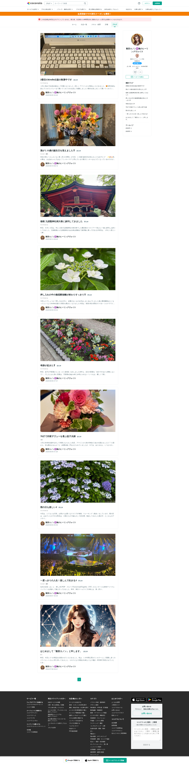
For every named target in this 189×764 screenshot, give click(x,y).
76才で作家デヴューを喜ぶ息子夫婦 (136, 107)
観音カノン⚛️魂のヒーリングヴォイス (137, 50)
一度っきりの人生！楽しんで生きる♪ (137, 114)
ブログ (114, 24)
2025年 (128, 131)
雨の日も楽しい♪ (131, 110)
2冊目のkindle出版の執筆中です (135, 86)
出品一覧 (84, 24)
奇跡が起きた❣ (130, 104)
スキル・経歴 (96, 24)
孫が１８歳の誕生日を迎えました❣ (136, 89)
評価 (106, 24)
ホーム (74, 24)
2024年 (128, 128)
